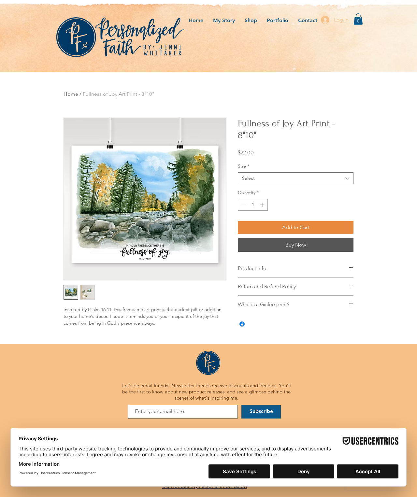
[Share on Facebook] (242, 324)
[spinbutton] (253, 204)
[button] (358, 19)
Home (71, 94)
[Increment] (263, 204)
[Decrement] (243, 204)
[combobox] (295, 178)
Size (243, 166)
